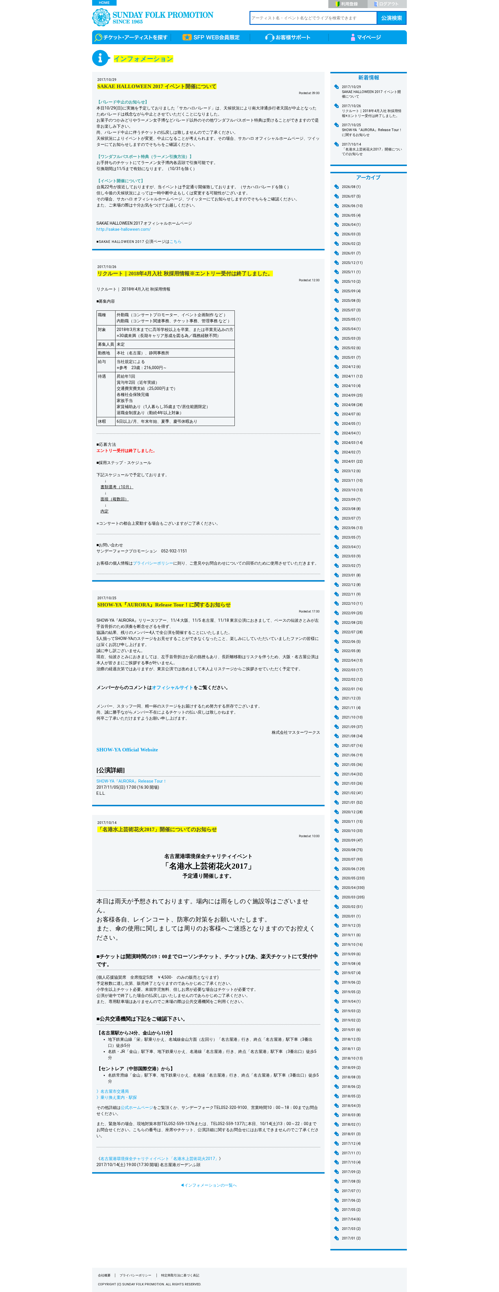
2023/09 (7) (351, 500)
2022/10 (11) (352, 604)
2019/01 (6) (351, 1030)
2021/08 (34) (352, 736)
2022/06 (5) (351, 642)
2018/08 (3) (351, 1077)
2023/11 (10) (352, 481)
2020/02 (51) (352, 907)
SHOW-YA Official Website (127, 750)
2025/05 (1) (351, 319)
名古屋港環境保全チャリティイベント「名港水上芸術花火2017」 (159, 1158)
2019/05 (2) (351, 992)
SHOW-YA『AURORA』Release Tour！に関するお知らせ (372, 130)
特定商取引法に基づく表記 (180, 1275)
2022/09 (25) (352, 613)
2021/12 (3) (351, 698)
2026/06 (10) (352, 206)
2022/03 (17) (352, 670)
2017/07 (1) (351, 1191)
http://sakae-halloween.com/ (123, 229)
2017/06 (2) (351, 1200)
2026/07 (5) (351, 196)
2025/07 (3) (351, 310)
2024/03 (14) (352, 443)
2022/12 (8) (351, 585)
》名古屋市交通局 (112, 1091)
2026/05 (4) (351, 215)
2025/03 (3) (351, 338)
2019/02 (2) (351, 1020)
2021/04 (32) (352, 774)
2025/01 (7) (351, 357)
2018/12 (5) (351, 1039)
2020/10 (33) (352, 831)
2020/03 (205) (353, 897)
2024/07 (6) (351, 414)
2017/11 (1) (351, 1153)
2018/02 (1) (351, 1124)
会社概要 (104, 1275)
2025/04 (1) (351, 329)
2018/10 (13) (352, 1058)
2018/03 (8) (351, 1115)
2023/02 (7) (351, 566)
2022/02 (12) (352, 679)
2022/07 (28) (352, 632)
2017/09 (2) (351, 1172)
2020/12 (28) (352, 812)
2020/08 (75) (352, 850)
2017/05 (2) (351, 1210)
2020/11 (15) (352, 822)
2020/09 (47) (352, 840)
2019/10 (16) (352, 945)
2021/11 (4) (351, 708)
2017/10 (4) (351, 1162)
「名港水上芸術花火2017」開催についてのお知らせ (372, 149)
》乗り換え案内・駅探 (116, 1097)
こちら (176, 241)
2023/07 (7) (351, 518)
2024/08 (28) (352, 405)
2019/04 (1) (351, 1001)
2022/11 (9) (351, 594)
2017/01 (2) (351, 1238)
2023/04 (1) (351, 547)
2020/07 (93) (352, 859)
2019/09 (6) (351, 954)
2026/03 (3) (351, 234)
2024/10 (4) (351, 386)
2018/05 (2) (351, 1096)
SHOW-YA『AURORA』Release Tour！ (131, 781)
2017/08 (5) (351, 1181)
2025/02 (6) (351, 348)
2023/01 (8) (351, 575)
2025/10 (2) (351, 282)
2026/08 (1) (351, 187)
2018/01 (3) (351, 1134)
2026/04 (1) (351, 225)
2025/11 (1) (351, 272)
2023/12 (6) (351, 471)
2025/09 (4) (351, 291)
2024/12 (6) (351, 367)
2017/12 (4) (351, 1144)
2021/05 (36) (352, 765)
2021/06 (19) (352, 755)
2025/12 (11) (352, 263)
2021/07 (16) (352, 746)
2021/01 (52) (352, 802)
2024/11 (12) (352, 376)
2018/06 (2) (351, 1087)
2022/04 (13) (352, 660)
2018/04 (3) (351, 1106)
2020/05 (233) (353, 878)
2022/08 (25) (352, 623)
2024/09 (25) (352, 395)
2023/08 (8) (351, 509)
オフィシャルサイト (172, 687)
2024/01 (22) (352, 461)
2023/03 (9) (351, 556)
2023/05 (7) (351, 537)
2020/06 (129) (353, 869)
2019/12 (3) (351, 926)
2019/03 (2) (351, 1011)
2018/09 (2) (351, 1068)
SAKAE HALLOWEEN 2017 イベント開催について (371, 92)
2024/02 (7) (351, 452)
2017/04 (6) (351, 1219)
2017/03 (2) (351, 1229)
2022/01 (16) (352, 689)
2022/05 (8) (351, 651)
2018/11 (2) (351, 1049)
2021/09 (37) (352, 727)
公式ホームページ (137, 1107)
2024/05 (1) (351, 424)
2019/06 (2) (351, 982)
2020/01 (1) (351, 916)
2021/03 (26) (352, 783)
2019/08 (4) (351, 964)
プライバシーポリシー (153, 563)
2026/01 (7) (351, 253)
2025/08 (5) (351, 301)
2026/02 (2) (351, 244)
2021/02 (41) (352, 793)
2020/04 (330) (353, 888)
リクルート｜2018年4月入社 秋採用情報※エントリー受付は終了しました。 (371, 111)
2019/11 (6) (351, 935)
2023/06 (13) (352, 528)
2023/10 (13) (352, 490)
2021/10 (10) (352, 717)
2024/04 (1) (351, 433)
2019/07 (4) (351, 973)
